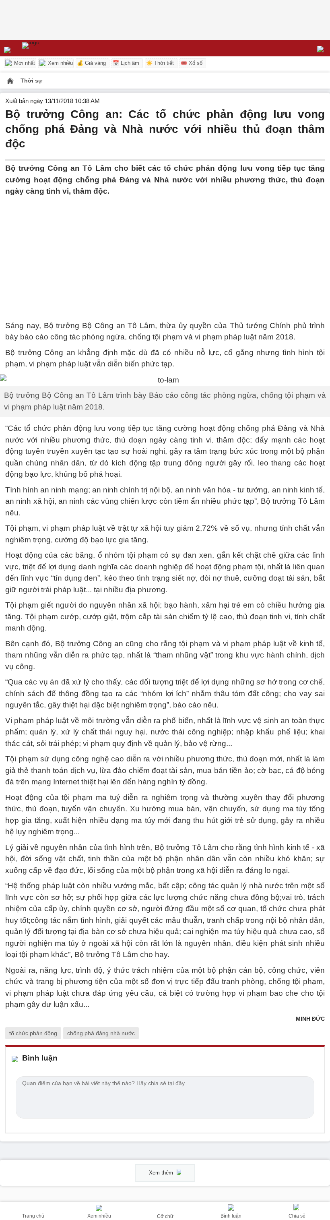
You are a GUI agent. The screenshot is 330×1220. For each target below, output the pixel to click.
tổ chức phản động (33, 1033)
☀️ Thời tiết (160, 63)
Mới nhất (23, 63)
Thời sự (31, 80)
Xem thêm (162, 1173)
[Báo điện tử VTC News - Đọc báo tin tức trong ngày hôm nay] (49, 48)
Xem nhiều (59, 63)
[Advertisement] (165, 253)
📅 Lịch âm (126, 63)
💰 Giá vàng (91, 63)
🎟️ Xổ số (191, 63)
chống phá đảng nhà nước (101, 1033)
